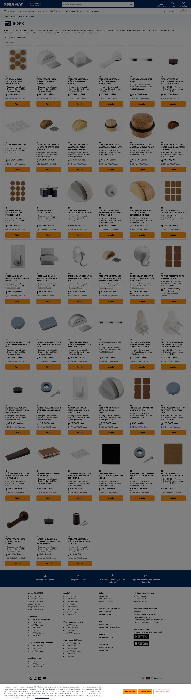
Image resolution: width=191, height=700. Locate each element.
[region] (95, 692)
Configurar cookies (161, 691)
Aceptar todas (130, 691)
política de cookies (42, 698)
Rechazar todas (145, 691)
